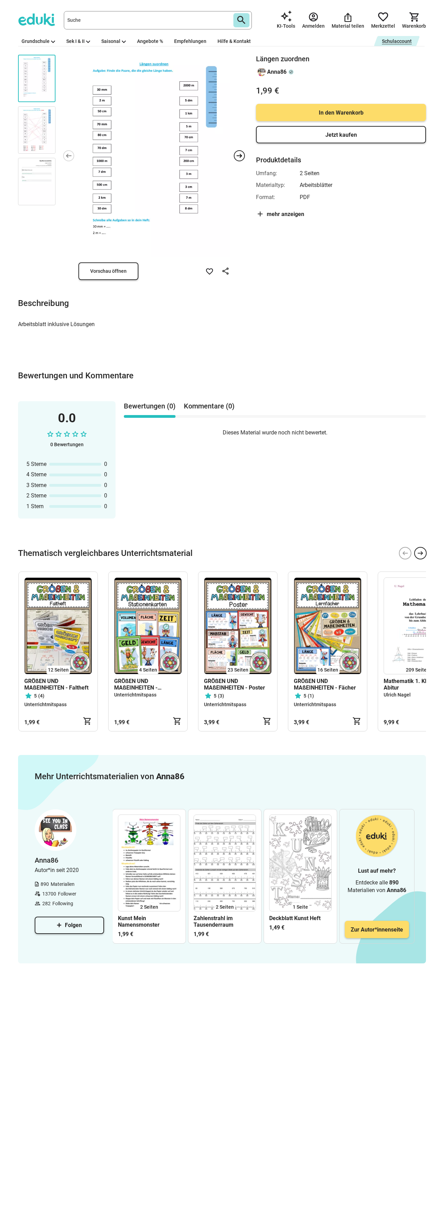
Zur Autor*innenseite (377, 929)
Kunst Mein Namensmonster (139, 921)
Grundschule (36, 41)
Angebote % (150, 41)
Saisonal (110, 41)
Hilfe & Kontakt (234, 41)
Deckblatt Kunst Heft (295, 918)
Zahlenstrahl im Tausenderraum (213, 921)
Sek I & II (75, 41)
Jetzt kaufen (341, 135)
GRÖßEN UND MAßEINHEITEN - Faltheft (56, 684)
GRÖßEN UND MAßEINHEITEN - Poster (234, 684)
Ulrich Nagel (397, 695)
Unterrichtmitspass (45, 704)
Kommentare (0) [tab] (209, 406)
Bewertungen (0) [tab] (150, 406)
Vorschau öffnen (108, 271)
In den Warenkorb (341, 112)
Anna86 (277, 72)
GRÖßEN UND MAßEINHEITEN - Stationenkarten (135, 684)
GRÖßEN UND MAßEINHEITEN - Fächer (325, 684)
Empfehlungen (190, 41)
